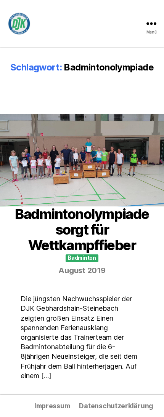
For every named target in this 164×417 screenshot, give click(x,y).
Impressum (52, 406)
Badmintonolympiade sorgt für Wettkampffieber (82, 230)
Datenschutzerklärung (116, 406)
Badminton (82, 258)
